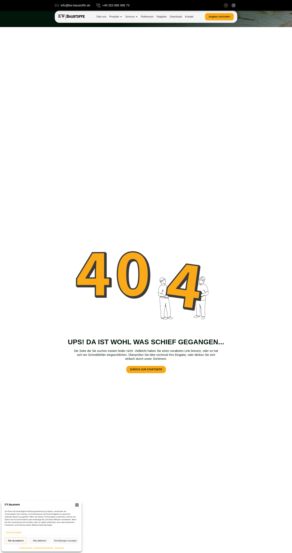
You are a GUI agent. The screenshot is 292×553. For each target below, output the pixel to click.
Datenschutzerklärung (43, 547)
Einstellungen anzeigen (65, 540)
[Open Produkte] (121, 17)
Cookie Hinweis (26, 547)
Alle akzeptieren (16, 540)
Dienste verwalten (14, 532)
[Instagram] (233, 5)
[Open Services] (137, 17)
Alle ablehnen (39, 540)
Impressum (59, 547)
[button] (76, 504)
